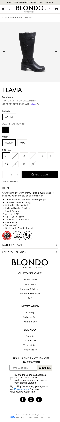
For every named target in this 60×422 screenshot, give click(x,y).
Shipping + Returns (14, 251)
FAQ (30, 298)
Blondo (25, 415)
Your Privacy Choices (23, 417)
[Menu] (3, 9)
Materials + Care (12, 245)
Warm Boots (16, 17)
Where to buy (30, 321)
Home (4, 17)
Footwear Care (30, 317)
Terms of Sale (30, 345)
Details (6, 188)
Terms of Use (30, 340)
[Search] (9, 9)
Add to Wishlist (10, 181)
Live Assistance (30, 279)
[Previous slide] (3, 52)
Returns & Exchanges (30, 293)
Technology (30, 312)
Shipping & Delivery (30, 289)
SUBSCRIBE (45, 368)
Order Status (30, 284)
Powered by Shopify (36, 415)
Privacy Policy (30, 349)
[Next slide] (57, 52)
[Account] (45, 9)
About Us (30, 336)
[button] (23, 399)
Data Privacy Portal (42, 417)
